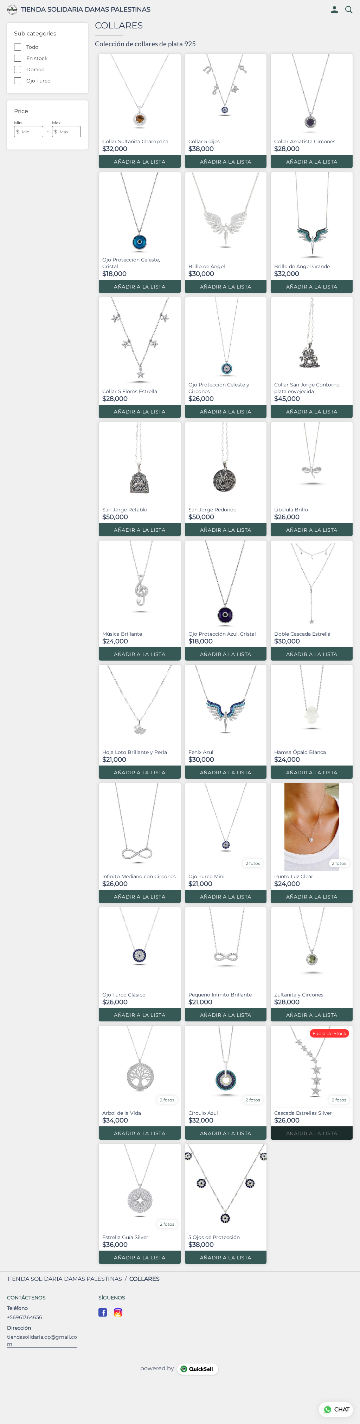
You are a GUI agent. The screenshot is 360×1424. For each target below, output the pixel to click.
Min (18, 122)
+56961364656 (24, 1317)
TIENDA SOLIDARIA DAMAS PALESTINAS (85, 9)
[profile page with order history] (335, 10)
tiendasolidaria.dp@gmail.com (42, 1340)
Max (56, 122)
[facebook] (102, 1312)
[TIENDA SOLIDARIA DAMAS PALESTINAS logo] (12, 10)
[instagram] (118, 1312)
